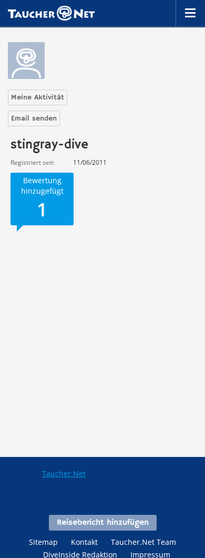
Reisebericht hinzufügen (103, 522)
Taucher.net (51, 13)
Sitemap (43, 542)
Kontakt (84, 542)
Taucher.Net (64, 474)
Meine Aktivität (37, 97)
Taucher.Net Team (143, 542)
